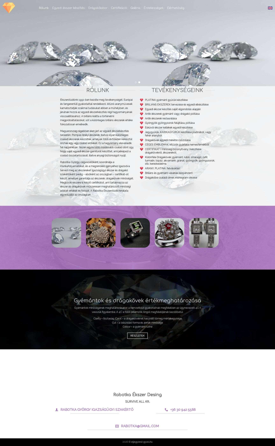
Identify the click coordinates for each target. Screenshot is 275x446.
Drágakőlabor (97, 8)
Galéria (135, 8)
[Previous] (9, 43)
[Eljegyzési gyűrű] (18, 8)
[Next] (265, 43)
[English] (270, 8)
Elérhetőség (175, 8)
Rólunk (44, 8)
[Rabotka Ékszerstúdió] (137, 43)
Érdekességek (154, 8)
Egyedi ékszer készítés (68, 8)
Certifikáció (119, 8)
